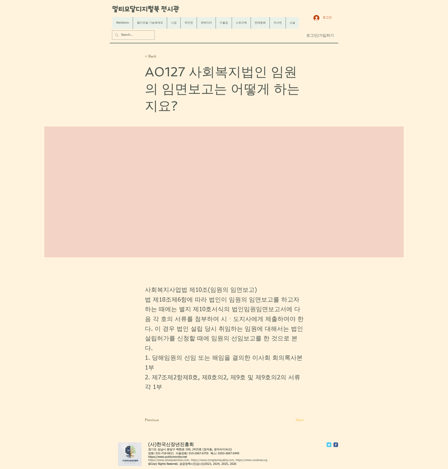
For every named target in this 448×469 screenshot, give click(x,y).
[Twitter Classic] (329, 444)
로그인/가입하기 (320, 36)
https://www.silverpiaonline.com (168, 460)
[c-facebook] (335, 444)
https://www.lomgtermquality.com (212, 460)
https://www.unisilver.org (251, 460)
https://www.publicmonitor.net (167, 457)
